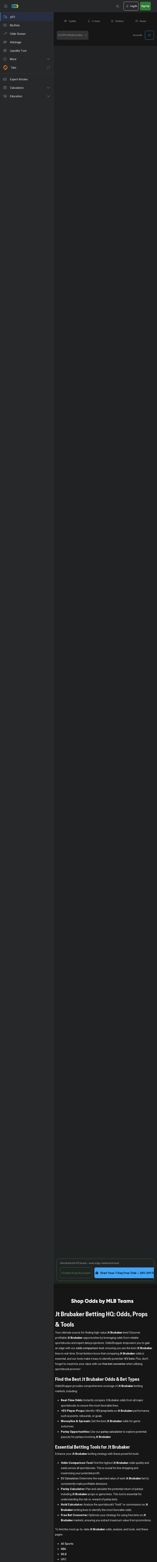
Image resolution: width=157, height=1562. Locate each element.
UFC (63, 1559)
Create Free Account (76, 1273)
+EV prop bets (104, 1411)
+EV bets (129, 1358)
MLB (63, 1554)
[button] (26, 59)
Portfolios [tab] (119, 21)
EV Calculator (69, 1478)
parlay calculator (111, 1431)
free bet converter (113, 1364)
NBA (63, 1549)
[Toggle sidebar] (5, 6)
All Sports (67, 1543)
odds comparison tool (90, 1348)
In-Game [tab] (96, 21)
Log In (133, 5)
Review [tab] (143, 21)
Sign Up (145, 5)
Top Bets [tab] (72, 21)
